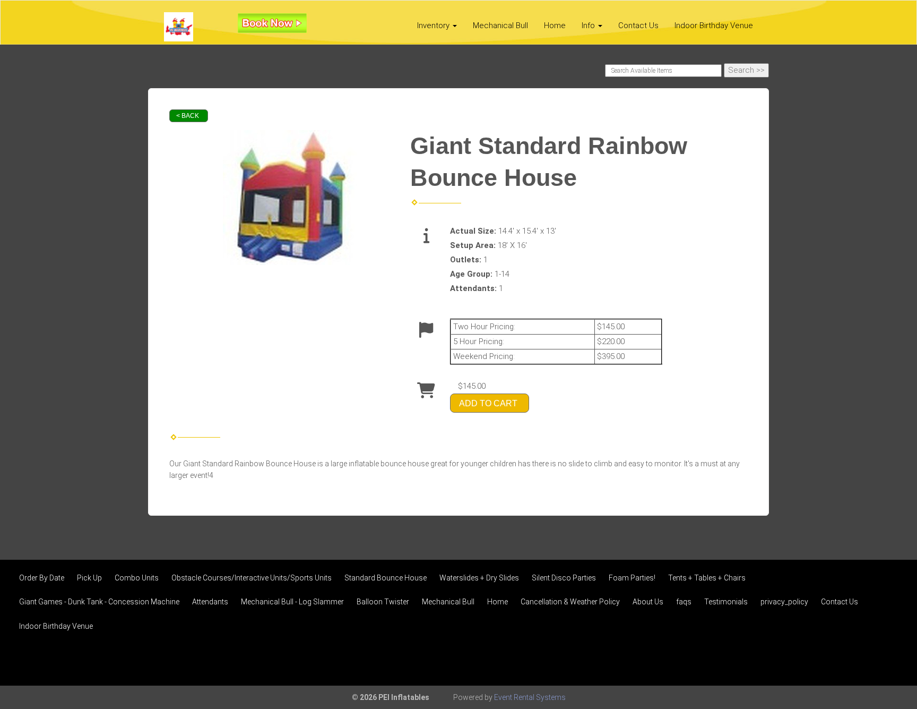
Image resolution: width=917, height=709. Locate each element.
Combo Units (137, 578)
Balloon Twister (383, 601)
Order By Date (41, 578)
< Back (187, 115)
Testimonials (726, 601)
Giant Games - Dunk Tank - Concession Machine (99, 601)
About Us (648, 601)
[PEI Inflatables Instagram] (888, 661)
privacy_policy (784, 601)
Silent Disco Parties (564, 578)
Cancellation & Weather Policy (570, 601)
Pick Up (89, 578)
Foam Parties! (632, 578)
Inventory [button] (434, 25)
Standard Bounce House (385, 578)
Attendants (210, 601)
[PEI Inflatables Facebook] (859, 661)
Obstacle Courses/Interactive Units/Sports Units (251, 578)
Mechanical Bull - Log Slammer (292, 601)
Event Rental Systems (530, 697)
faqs (683, 601)
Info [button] (589, 25)
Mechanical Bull (500, 25)
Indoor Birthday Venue (713, 25)
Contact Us (638, 25)
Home (555, 25)
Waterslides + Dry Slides (479, 578)
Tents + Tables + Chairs (707, 578)
